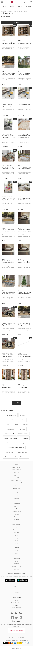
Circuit (16, 527)
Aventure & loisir (16, 469)
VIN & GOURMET (16, 566)
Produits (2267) (6, 16)
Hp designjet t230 (11, 415)
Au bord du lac (16, 503)
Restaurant (16, 472)
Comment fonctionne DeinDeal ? (16, 590)
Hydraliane (25, 424)
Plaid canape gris (9, 452)
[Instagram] (20, 618)
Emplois (17, 592)
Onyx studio (22, 429)
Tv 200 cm (22, 415)
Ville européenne (16, 530)
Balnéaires (16, 509)
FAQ (16, 600)
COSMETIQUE (16, 558)
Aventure (16, 514)
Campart (16, 424)
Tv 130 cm (22, 420)
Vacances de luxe (16, 511)
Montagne (16, 501)
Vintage (20, 6)
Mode (12, 6)
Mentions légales (23, 640)
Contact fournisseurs (16, 603)
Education (16, 477)
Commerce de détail (16, 483)
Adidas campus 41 (9, 434)
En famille (16, 519)
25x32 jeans (25, 438)
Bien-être (16, 498)
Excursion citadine (16, 524)
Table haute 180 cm (23, 452)
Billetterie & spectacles (16, 480)
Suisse (16, 496)
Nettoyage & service (17, 475)
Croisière (16, 506)
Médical (16, 485)
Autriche (16, 532)
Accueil (4, 6)
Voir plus (16, 403)
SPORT (16, 561)
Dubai (16, 543)
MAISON (16, 556)
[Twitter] (16, 618)
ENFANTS (16, 564)
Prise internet (23, 457)
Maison (28, 6)
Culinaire (16, 517)
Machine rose (10, 429)
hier (19, 626)
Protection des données (11, 640)
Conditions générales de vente (16, 637)
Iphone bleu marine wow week (16, 447)
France (16, 535)
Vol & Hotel (16, 522)
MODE (16, 553)
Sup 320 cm (6, 424)
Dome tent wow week (10, 457)
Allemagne (16, 538)
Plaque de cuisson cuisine (10, 438)
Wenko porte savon (24, 443)
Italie (16, 540)
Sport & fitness (16, 488)
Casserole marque (23, 434)
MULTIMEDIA (16, 569)
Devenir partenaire (16, 631)
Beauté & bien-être (16, 467)
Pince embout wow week (9, 443)
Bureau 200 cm (11, 420)
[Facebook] (12, 618)
